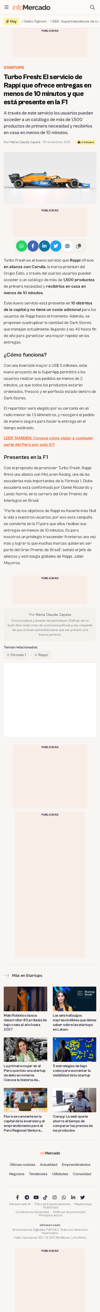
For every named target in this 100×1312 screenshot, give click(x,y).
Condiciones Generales (32, 1212)
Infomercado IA (20, 1204)
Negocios (16, 1174)
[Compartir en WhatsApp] (21, 246)
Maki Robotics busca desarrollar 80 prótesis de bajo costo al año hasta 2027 (25, 1022)
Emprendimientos (76, 1165)
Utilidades (60, 1174)
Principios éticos (51, 1215)
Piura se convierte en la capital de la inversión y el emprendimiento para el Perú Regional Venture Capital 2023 (24, 1123)
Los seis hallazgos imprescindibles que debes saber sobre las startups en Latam (74, 1022)
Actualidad (48, 1165)
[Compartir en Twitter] (55, 246)
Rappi (43, 655)
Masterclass (83, 1204)
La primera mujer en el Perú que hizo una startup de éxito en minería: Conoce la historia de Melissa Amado (25, 1073)
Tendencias (38, 1174)
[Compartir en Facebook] (33, 246)
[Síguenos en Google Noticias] (67, 246)
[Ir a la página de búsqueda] (92, 7)
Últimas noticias (22, 1165)
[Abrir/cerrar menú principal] (6, 7)
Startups (14, 67)
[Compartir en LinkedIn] (44, 246)
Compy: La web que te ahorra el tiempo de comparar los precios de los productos (73, 1123)
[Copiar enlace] (78, 246)
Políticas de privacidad (69, 1212)
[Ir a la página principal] (31, 7)
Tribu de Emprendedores (52, 1204)
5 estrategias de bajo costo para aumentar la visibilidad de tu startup (72, 1070)
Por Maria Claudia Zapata (22, 142)
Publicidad (50, 1207)
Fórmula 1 (18, 655)
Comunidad (82, 1174)
